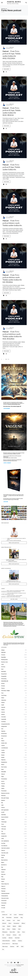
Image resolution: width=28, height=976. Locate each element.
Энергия (3, 905)
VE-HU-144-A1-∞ (6, 943)
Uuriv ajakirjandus (5, 840)
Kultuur (2, 740)
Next (6, 359)
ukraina (14, 934)
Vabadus (10, 937)
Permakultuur (4, 778)
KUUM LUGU (4, 743)
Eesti (2, 669)
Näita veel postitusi (14, 542)
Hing (22, 917)
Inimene (3, 714)
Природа (3, 891)
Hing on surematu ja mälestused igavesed (14, 540)
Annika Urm (4, 914)
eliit (3, 917)
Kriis (2, 738)
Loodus (2, 750)
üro (3, 949)
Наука (2, 881)
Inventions (3, 721)
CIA (10, 914)
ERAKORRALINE (4, 681)
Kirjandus (3, 731)
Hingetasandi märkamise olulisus (12, 580)
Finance (3, 688)
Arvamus (3, 654)
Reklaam (3, 800)
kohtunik (4, 923)
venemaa (12, 946)
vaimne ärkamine (6, 940)
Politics (2, 788)
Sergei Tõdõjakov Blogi (6, 547)
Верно (2, 862)
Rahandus (3, 795)
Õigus (2, 776)
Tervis (2, 824)
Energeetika (3, 676)
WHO (22, 946)
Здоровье (3, 869)
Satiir (2, 805)
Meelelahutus (4, 762)
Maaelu (2, 755)
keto (2, 728)
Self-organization (5, 809)
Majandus (3, 759)
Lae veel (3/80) (14, 599)
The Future (3, 826)
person (2, 781)
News (2, 769)
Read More (6, 69)
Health (2, 704)
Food (2, 693)
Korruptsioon (4, 735)
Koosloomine (4, 733)
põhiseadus (4, 932)
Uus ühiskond (4, 845)
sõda (18, 932)
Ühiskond (3, 833)
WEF (18, 946)
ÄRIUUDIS (3, 652)
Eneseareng (3, 678)
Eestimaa (21, 914)
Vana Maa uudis (4, 852)
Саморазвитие (4, 895)
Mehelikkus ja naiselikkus (12, 561)
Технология (3, 900)
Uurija (2, 838)
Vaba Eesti (17, 937)
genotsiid (16, 917)
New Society (4, 766)
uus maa (4, 937)
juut (14, 920)
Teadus (2, 819)
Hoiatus (3, 709)
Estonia (2, 683)
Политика (3, 888)
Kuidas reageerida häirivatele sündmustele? (13, 581)
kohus (10, 923)
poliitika (14, 929)
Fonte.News (14, 2)
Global (2, 697)
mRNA (20, 926)
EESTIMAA (3, 671)
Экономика (3, 902)
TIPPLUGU (3, 828)
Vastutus (20, 940)
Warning (3, 855)
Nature (2, 764)
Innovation (3, 716)
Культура (3, 874)
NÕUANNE (3, 771)
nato (3, 929)
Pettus (8, 929)
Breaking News (4, 659)
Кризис (2, 871)
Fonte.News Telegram (20, 964)
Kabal (18, 920)
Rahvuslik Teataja (5, 797)
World (2, 857)
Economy (3, 666)
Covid (15, 914)
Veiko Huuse (12, 47)
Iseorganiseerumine (5, 724)
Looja (3, 926)
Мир (2, 876)
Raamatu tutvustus (5, 793)
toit (3, 934)
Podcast (3, 783)
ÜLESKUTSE (4, 836)
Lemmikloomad (4, 747)
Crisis (2, 664)
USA (20, 934)
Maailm (2, 757)
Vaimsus (3, 850)
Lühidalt (3, 752)
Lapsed (3, 745)
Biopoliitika (3, 657)
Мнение (3, 879)
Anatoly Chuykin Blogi (6, 568)
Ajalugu (2, 650)
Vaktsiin (13, 940)
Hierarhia (3, 707)
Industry (3, 712)
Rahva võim (12, 932)
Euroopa (3, 685)
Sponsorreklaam (4, 817)
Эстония (3, 907)
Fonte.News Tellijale (5, 690)
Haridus (3, 702)
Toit (2, 831)
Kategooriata (4, 726)
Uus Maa (3, 843)
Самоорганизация (5, 893)
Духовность (4, 864)
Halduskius (3, 700)
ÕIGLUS (3, 774)
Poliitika (3, 786)
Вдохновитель (4, 860)
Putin (19, 929)
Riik (2, 802)
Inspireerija (3, 719)
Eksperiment (4, 673)
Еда (2, 867)
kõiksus (23, 923)
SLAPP (2, 812)
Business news (4, 661)
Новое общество (5, 883)
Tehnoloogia (3, 821)
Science (3, 807)
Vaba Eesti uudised (5, 848)
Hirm (3, 920)
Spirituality (3, 814)
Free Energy (3, 695)
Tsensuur (8, 934)
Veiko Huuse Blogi (5, 522)
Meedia (14, 926)
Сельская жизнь (5, 898)
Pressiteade (3, 790)
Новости (3, 886)
